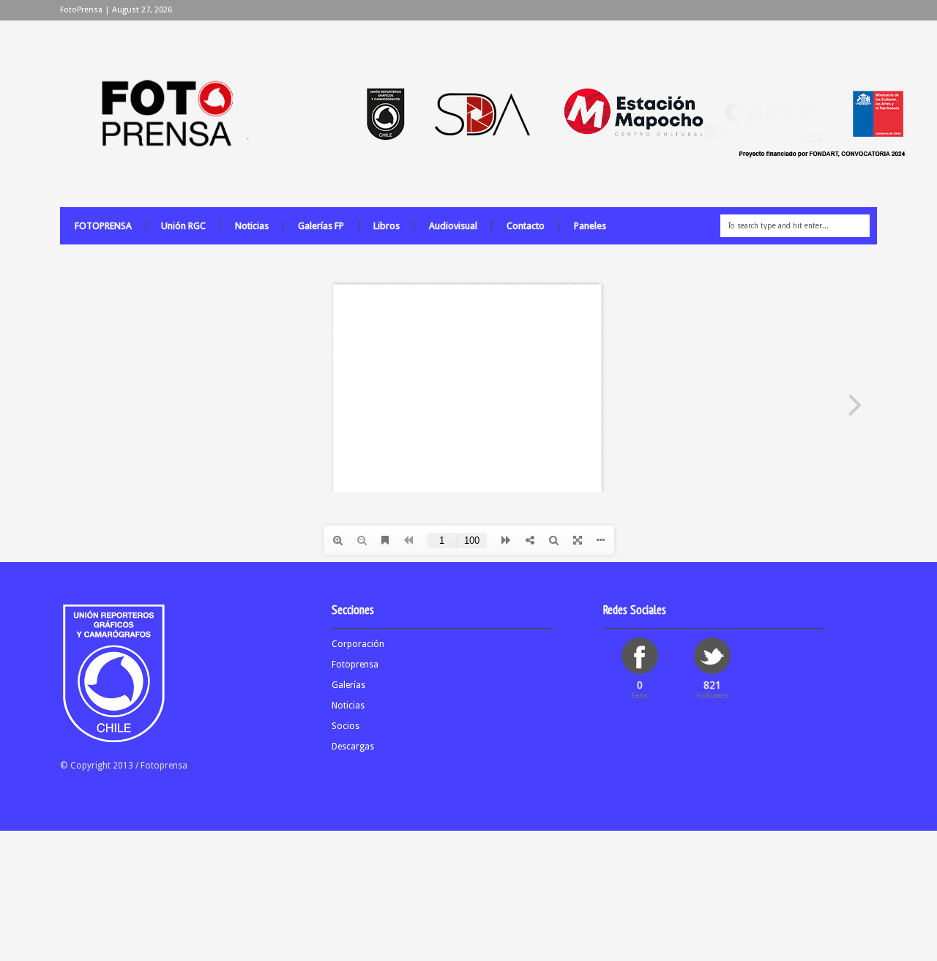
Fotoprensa (355, 664)
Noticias (252, 225)
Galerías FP (321, 225)
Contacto (526, 225)
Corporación (358, 644)
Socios (345, 726)
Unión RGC (183, 225)
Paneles (590, 225)
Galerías (348, 685)
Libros (386, 225)
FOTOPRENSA (103, 225)
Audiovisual (453, 225)
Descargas (353, 746)
